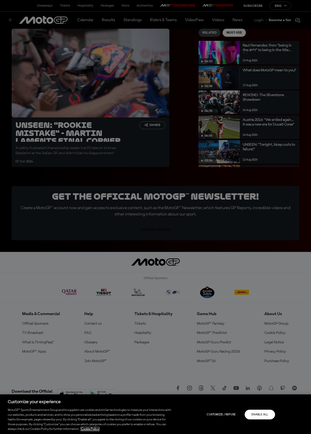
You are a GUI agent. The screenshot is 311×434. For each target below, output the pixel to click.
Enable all (259, 414)
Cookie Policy (90, 429)
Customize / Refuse (221, 414)
